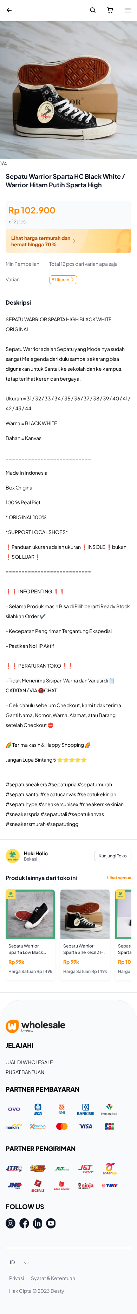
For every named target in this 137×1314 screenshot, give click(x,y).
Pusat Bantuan (25, 1072)
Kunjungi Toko (113, 855)
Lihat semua (119, 877)
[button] (20, 1263)
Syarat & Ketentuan (53, 1278)
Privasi (16, 1278)
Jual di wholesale (29, 1062)
